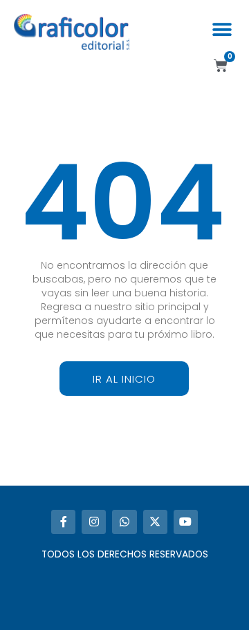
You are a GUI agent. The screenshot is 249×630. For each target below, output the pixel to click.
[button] (221, 29)
